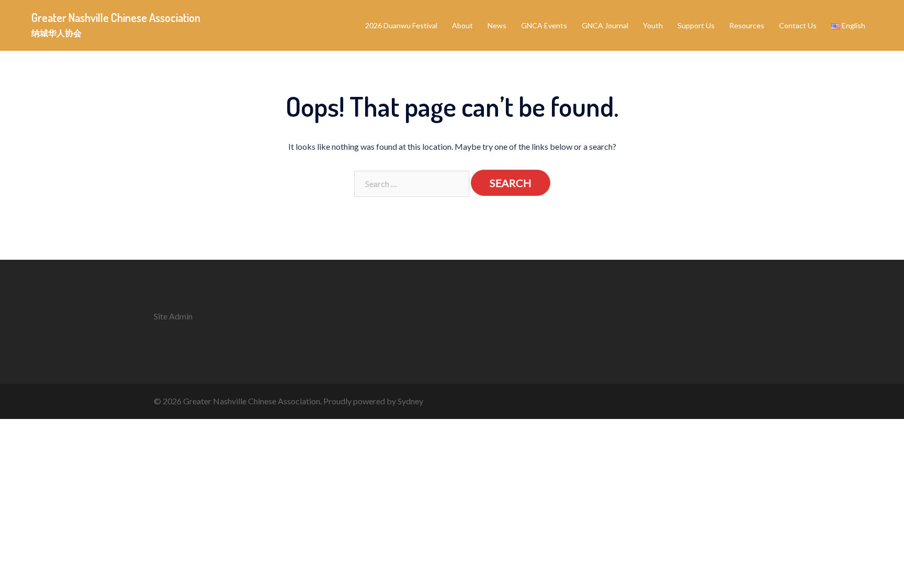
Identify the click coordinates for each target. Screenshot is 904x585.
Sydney (410, 401)
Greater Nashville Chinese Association (115, 17)
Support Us (696, 25)
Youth (653, 25)
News (497, 25)
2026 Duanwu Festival (401, 25)
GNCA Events (544, 25)
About (462, 25)
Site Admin (173, 316)
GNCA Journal (605, 25)
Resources (746, 25)
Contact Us (798, 25)
